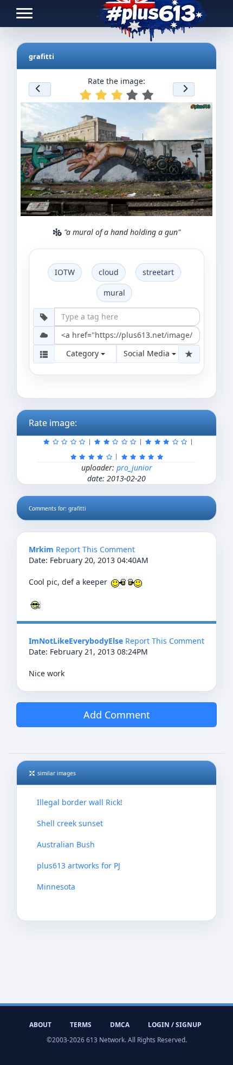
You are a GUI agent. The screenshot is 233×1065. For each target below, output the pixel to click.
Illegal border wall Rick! (79, 802)
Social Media (148, 353)
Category (83, 353)
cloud (109, 272)
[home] (152, 13)
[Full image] (199, 114)
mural (114, 293)
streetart (158, 272)
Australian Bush (66, 844)
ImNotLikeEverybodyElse (76, 641)
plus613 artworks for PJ (78, 865)
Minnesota (56, 886)
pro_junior (134, 467)
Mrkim (41, 549)
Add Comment (116, 714)
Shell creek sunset (70, 823)
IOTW (65, 272)
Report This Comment (95, 549)
